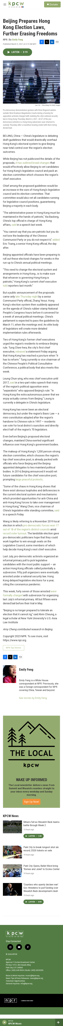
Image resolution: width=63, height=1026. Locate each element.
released (20, 351)
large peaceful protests (29, 479)
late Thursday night (27, 296)
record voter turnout (14, 533)
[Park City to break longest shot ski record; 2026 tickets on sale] (12, 852)
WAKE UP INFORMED (31, 780)
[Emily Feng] (9, 674)
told (5, 285)
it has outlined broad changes (32, 162)
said (14, 224)
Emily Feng (17, 39)
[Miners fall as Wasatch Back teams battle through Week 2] (12, 826)
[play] (4, 1022)
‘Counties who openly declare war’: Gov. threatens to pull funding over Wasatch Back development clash (41, 887)
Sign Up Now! (31, 801)
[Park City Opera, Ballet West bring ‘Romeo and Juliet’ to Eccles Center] (12, 870)
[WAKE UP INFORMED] (31, 744)
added (56, 239)
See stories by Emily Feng (33, 698)
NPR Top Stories (13, 648)
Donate (54, 4)
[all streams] (59, 1022)
